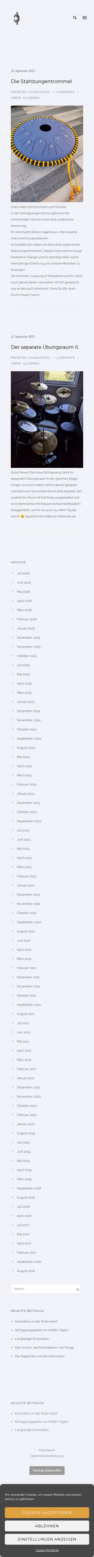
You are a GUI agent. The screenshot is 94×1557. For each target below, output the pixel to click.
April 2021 (24, 1050)
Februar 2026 (27, 619)
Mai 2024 (23, 757)
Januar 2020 (26, 1124)
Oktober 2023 (27, 812)
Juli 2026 (23, 573)
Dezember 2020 (28, 1087)
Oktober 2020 (27, 1105)
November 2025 (28, 647)
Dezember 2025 (28, 637)
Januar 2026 (26, 628)
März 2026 (24, 610)
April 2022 (24, 949)
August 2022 (26, 931)
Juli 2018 (23, 1206)
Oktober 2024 (27, 729)
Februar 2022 (26, 968)
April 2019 (24, 1170)
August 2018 (26, 1197)
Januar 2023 (25, 885)
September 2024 (29, 738)
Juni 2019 (24, 1151)
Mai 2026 (23, 591)
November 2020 (29, 1096)
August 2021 (26, 1014)
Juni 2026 (24, 582)
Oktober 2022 (27, 913)
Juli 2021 (23, 1023)
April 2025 (24, 683)
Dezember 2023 (28, 803)
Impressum (47, 1450)
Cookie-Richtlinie (47, 1550)
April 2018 (24, 1216)
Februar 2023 (26, 876)
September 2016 (29, 1262)
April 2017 (24, 1243)
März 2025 (24, 692)
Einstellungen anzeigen (47, 1539)
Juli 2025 (23, 665)
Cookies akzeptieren (47, 1512)
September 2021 (29, 1005)
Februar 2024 (26, 784)
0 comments (64, 92)
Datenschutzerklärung (47, 1456)
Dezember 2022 (28, 894)
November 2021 (28, 986)
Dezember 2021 (28, 977)
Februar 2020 (27, 1115)
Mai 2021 (23, 1041)
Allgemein (30, 98)
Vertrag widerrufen (47, 1470)
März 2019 (24, 1179)
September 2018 (29, 1188)
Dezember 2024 (28, 711)
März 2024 (24, 775)
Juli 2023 (23, 830)
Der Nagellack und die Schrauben (40, 1356)
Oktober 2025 (27, 656)
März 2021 (24, 1060)
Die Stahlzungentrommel (41, 81)
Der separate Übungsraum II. (45, 347)
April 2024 (24, 766)
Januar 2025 (25, 702)
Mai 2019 (23, 1161)
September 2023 (29, 821)
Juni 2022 (24, 940)
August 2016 (26, 1271)
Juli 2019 (23, 1142)
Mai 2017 (23, 1234)
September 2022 (29, 922)
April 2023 (24, 858)
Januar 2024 (25, 793)
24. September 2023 (23, 71)
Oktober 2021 (26, 995)
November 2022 (28, 904)
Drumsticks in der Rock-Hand (36, 1321)
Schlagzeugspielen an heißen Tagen (41, 1330)
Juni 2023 (24, 839)
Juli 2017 (23, 1225)
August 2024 (26, 748)
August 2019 (26, 1133)
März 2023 (24, 867)
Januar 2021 (25, 1078)
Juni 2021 (23, 1032)
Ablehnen (47, 1526)
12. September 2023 (22, 336)
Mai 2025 (23, 674)
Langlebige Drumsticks (32, 1339)
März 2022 (24, 959)
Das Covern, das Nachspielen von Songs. (44, 1347)
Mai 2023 (23, 848)
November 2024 (28, 720)
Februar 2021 (26, 1069)
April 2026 (24, 601)
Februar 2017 (26, 1252)
